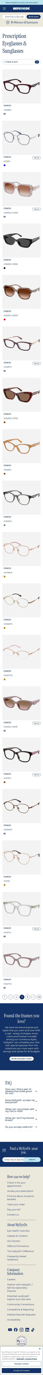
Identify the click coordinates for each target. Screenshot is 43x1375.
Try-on (36, 158)
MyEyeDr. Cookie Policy (27, 1359)
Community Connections (20, 1304)
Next (40, 2)
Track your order (16, 1204)
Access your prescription (20, 1191)
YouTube (10, 1330)
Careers (11, 1279)
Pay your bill (13, 1209)
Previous (3, 2)
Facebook (16, 1330)
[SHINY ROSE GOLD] (4, 576)
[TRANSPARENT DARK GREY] (4, 525)
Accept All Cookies (21, 1370)
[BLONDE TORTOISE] (4, 474)
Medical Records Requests (21, 1314)
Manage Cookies (21, 1364)
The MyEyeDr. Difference (20, 1251)
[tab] (21, 1091)
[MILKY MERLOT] (4, 114)
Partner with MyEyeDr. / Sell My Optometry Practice (20, 1287)
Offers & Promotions (18, 1246)
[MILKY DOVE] (4, 936)
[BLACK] (4, 268)
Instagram (21, 1330)
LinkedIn (27, 1330)
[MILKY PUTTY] (4, 731)
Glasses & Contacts (17, 1236)
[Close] (39, 1348)
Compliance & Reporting (20, 1309)
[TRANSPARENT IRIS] (4, 371)
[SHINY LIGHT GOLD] (4, 628)
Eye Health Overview (18, 1231)
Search (32, 1160)
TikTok (33, 1330)
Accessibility (13, 1319)
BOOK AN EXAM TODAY (21, 1059)
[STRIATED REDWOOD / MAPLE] (4, 319)
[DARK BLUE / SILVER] (4, 165)
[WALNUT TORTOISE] (4, 422)
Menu (4, 8)
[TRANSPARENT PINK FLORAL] (4, 217)
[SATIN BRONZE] (4, 834)
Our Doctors (13, 1241)
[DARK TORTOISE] (4, 782)
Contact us (13, 1214)
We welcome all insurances (24, 22)
